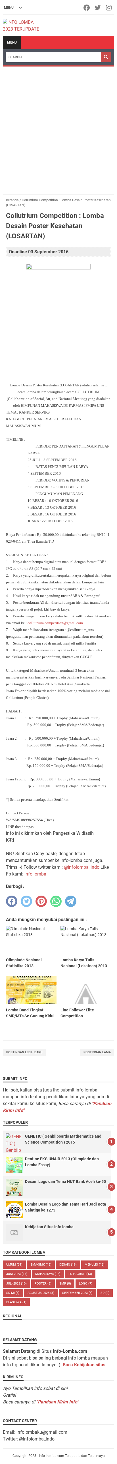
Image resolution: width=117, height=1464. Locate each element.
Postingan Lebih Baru (24, 1052)
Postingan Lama (97, 1052)
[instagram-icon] (109, 7)
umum (14, 1264)
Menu (12, 42)
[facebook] (11, 901)
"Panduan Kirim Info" (57, 1402)
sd (105, 1293)
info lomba (35, 874)
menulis (95, 1264)
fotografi (80, 1274)
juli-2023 (16, 1283)
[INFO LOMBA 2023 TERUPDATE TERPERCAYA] (24, 25)
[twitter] (26, 901)
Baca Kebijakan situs (84, 1364)
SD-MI (13, 1293)
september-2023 (77, 1293)
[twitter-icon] (98, 7)
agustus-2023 (41, 1293)
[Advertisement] (58, 127)
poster (43, 1283)
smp (65, 1283)
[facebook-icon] (87, 7)
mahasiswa (47, 1274)
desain (68, 1264)
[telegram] (70, 901)
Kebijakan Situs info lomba (49, 1227)
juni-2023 (16, 1274)
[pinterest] (41, 901)
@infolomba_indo (81, 867)
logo (85, 1283)
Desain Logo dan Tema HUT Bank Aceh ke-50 (65, 1181)
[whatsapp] (56, 901)
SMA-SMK (40, 1264)
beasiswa (16, 1302)
